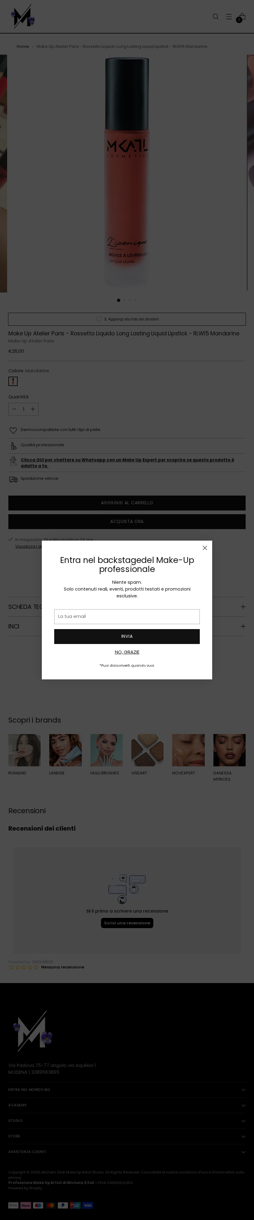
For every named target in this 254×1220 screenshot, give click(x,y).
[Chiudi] (205, 548)
